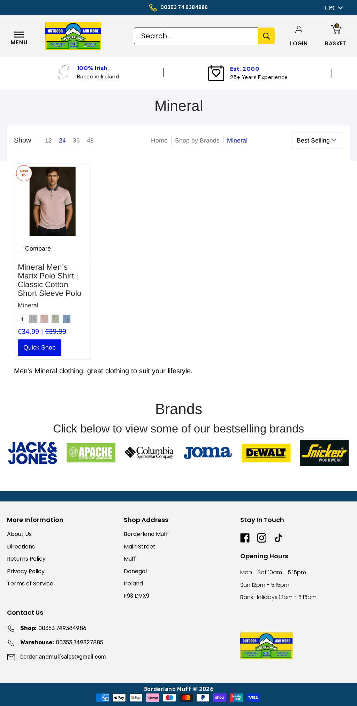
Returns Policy (26, 559)
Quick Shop (39, 347)
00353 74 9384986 (184, 7)
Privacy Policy (26, 571)
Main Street (139, 547)
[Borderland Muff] (87, 36)
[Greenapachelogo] (90, 452)
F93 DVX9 (136, 596)
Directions (21, 547)
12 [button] (48, 140)
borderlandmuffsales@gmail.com (63, 656)
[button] (298, 43)
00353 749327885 (61, 642)
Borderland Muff (146, 534)
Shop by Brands (197, 140)
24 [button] (62, 140)
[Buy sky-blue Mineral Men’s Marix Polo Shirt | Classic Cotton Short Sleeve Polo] (52, 201)
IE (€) (328, 7)
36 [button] (76, 140)
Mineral (28, 305)
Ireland (133, 584)
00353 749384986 (53, 628)
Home (159, 140)
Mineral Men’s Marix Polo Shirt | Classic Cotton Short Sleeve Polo (50, 280)
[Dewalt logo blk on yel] (265, 453)
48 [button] (90, 140)
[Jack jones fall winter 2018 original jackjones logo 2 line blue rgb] (32, 453)
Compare (38, 248)
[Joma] (207, 453)
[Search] (266, 36)
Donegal (135, 571)
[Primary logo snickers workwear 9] (324, 453)
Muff (130, 559)
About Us (19, 534)
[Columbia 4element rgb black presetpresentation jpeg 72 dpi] (149, 453)
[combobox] (196, 36)
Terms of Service (30, 584)
